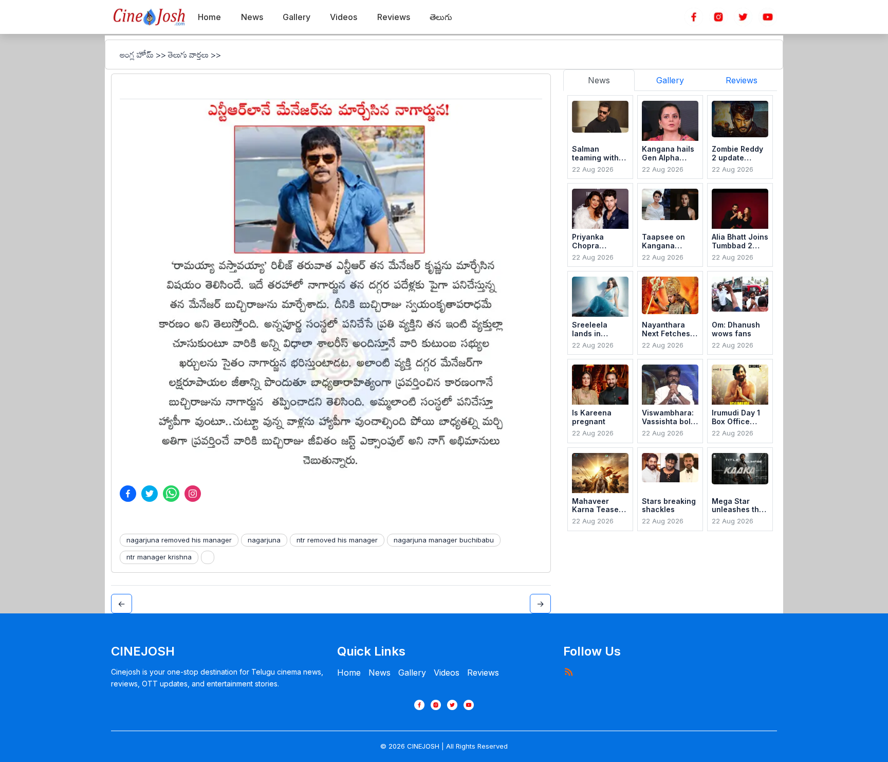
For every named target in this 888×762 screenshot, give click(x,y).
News (379, 672)
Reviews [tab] (741, 80)
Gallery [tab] (670, 80)
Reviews (483, 672)
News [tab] (599, 80)
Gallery (412, 672)
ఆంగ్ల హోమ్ (137, 54)
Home (349, 672)
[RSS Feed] (568, 671)
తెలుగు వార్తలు (188, 54)
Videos (446, 672)
